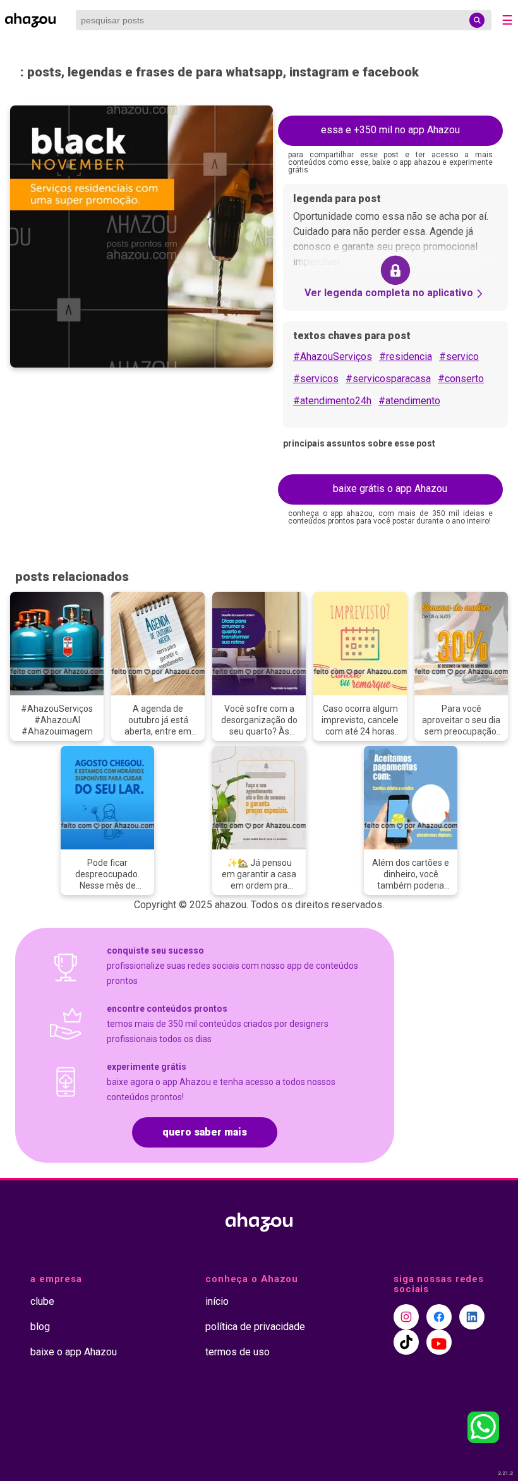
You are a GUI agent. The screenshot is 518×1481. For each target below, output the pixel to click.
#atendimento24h (332, 401)
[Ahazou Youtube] (439, 1342)
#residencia (405, 357)
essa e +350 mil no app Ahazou (390, 130)
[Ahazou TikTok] (406, 1342)
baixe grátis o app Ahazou (390, 489)
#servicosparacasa (388, 379)
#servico (459, 357)
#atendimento (409, 401)
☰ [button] (507, 20)
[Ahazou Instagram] (406, 1316)
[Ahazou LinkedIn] (472, 1316)
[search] (477, 20)
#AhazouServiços (332, 357)
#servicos (316, 379)
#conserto (461, 379)
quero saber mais (204, 1132)
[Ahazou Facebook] (439, 1316)
